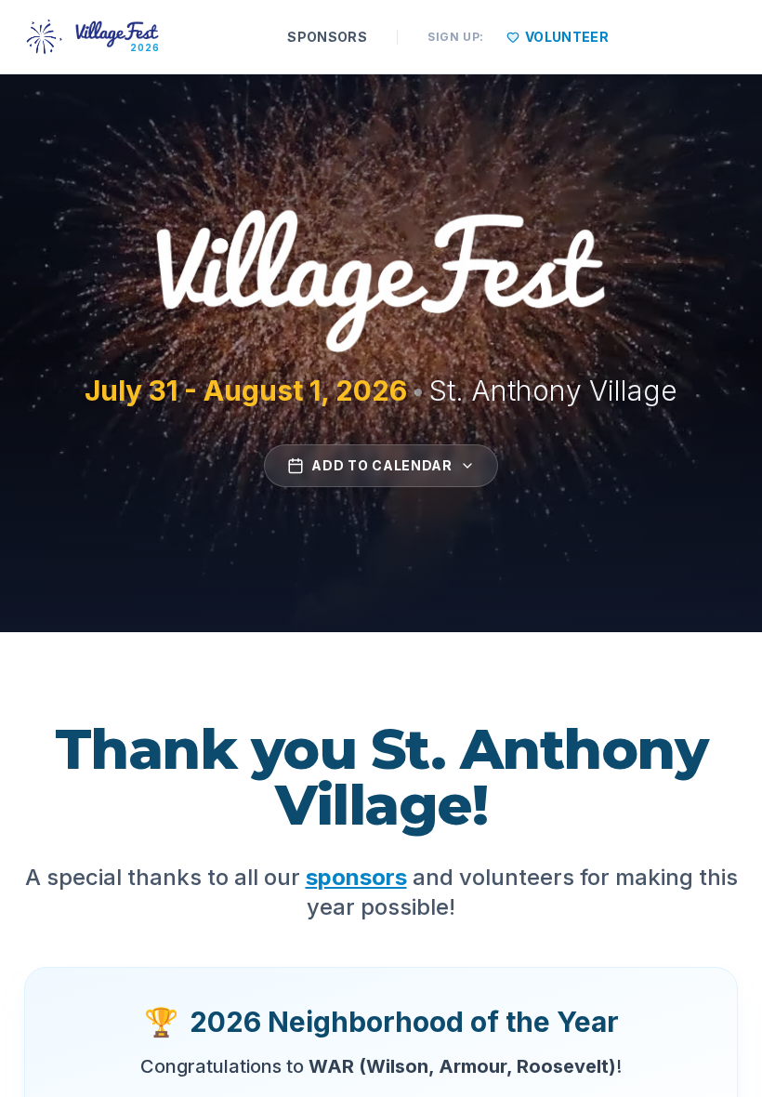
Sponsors (327, 37)
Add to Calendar (382, 465)
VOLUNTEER (567, 37)
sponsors (356, 877)
